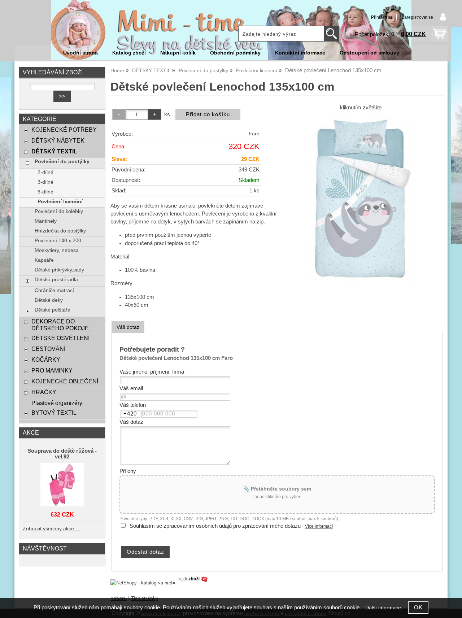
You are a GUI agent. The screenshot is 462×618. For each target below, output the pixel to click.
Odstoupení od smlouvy (369, 53)
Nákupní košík (178, 53)
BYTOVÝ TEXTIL (54, 412)
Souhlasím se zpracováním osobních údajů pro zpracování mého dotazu (215, 526)
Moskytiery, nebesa (57, 250)
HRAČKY (43, 392)
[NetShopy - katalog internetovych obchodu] (159, 583)
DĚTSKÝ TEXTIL (54, 151)
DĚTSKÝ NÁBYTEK (57, 140)
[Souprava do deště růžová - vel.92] (62, 485)
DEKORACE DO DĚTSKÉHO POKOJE (60, 324)
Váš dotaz (128, 327)
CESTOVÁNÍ (48, 348)
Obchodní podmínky (235, 53)
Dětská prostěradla (56, 279)
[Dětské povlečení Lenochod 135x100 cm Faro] (360, 198)
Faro (254, 133)
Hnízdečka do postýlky (60, 231)
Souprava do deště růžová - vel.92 (62, 454)
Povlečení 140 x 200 (58, 240)
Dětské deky (49, 300)
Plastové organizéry (56, 403)
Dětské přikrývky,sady (59, 270)
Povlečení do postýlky (62, 161)
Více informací (319, 526)
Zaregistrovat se (417, 17)
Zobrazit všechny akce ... (51, 528)
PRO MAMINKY (52, 370)
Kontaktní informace (300, 53)
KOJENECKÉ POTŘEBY (64, 129)
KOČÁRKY (45, 359)
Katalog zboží (129, 53)
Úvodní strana (80, 53)
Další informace (383, 607)
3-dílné (45, 182)
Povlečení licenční (60, 201)
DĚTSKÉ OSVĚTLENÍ (60, 338)
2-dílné (45, 172)
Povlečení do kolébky (59, 211)
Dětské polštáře (52, 310)
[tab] (128, 327)
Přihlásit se (382, 17)
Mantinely (46, 221)
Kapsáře (44, 260)
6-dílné (45, 192)
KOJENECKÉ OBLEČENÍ (64, 381)
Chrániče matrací (54, 290)
